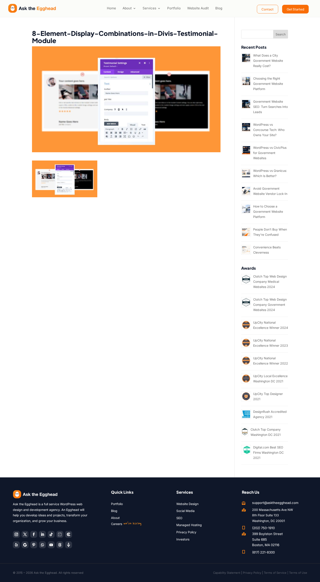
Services (149, 8)
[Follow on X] (25, 534)
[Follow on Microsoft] (68, 534)
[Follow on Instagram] (16, 534)
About (127, 8)
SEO (179, 518)
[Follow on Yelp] (16, 544)
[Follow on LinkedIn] (42, 534)
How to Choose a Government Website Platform (268, 211)
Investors (182, 539)
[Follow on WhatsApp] (42, 544)
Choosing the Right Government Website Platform (268, 84)
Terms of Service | (276, 572)
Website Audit (198, 8)
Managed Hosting (189, 525)
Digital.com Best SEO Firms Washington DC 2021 (268, 452)
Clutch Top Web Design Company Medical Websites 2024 (270, 281)
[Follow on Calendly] (59, 534)
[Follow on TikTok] (51, 534)
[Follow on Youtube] (51, 544)
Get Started (295, 9)
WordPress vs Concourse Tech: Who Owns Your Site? (269, 130)
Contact (267, 9)
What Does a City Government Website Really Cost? (268, 61)
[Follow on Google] (25, 544)
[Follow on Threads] (59, 544)
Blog (218, 8)
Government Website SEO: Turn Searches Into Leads (270, 107)
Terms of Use (298, 572)
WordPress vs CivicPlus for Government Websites (269, 153)
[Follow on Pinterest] (33, 544)
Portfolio (174, 8)
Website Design (187, 504)
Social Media (185, 511)
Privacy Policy (186, 532)
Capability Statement (226, 572)
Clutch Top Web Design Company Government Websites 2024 (270, 305)
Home (111, 8)
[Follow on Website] (68, 544)
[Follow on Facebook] (33, 534)
